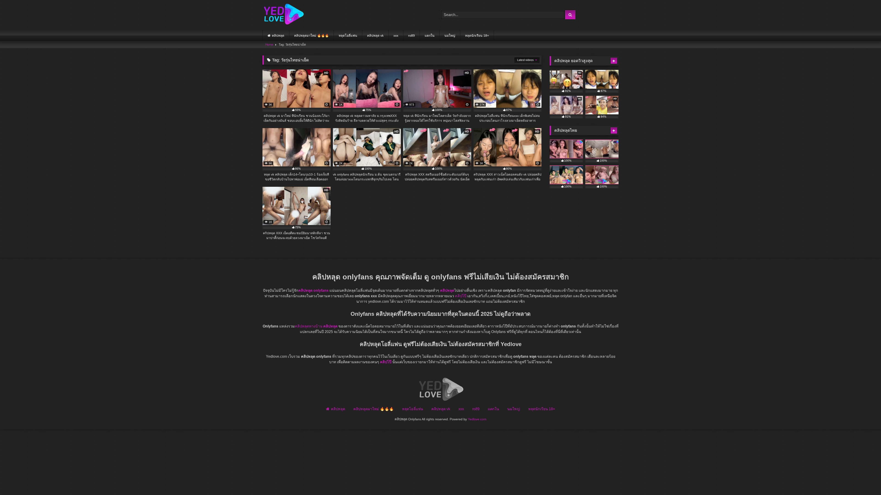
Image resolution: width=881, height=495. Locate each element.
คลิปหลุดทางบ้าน (308, 326)
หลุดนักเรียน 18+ (477, 35)
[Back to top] (867, 481)
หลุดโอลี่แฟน (348, 35)
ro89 (411, 35)
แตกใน (430, 35)
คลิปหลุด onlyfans (313, 290)
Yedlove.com (477, 419)
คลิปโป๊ (460, 296)
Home (269, 44)
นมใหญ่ (449, 35)
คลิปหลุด (278, 35)
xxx (395, 35)
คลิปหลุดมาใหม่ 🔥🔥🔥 (311, 35)
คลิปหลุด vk (375, 35)
